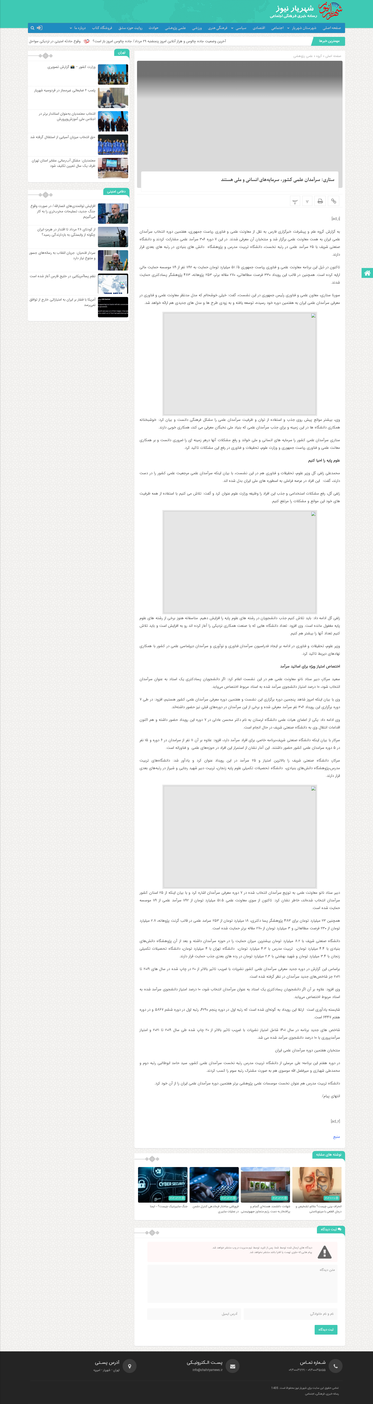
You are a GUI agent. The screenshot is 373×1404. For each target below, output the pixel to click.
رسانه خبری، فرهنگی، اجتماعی (322, 1394)
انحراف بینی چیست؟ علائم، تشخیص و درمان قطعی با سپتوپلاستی (319, 1209)
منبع (336, 1137)
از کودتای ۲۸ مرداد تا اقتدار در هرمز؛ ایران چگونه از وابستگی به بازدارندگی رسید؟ (66, 232)
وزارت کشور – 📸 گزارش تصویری (71, 67)
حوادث (154, 28)
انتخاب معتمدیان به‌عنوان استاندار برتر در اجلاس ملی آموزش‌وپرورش (67, 116)
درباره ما (80, 28)
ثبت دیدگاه (326, 1330)
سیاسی (241, 28)
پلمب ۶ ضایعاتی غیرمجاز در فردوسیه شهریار (64, 90)
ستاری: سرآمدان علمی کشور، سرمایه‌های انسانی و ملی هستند (277, 179)
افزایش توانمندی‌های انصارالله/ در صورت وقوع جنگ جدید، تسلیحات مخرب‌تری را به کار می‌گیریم (62, 211)
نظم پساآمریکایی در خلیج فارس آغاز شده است (62, 276)
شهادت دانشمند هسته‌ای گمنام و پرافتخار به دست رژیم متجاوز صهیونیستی (265, 1209)
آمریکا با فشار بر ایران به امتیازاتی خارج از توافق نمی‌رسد (62, 302)
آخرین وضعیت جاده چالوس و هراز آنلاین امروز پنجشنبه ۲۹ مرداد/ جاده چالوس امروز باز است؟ (216, 41)
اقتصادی (259, 28)
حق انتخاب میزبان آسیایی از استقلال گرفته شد (62, 137)
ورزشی (197, 28)
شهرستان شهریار (304, 28)
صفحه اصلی (332, 28)
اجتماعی (277, 28)
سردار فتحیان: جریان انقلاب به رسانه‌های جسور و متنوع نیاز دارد (62, 255)
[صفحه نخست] (367, 273)
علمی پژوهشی (175, 28)
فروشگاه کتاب (102, 28)
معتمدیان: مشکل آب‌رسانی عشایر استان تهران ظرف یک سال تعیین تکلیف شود (63, 163)
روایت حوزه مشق (130, 28)
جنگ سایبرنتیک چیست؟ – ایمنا (169, 1206)
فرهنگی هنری (217, 28)
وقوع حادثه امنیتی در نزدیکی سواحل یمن (108, 41)
